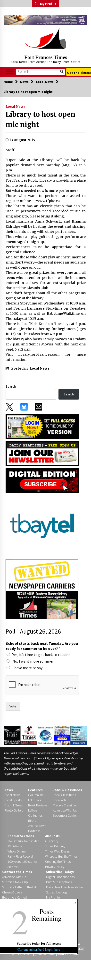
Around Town (37, 825)
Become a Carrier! (65, 815)
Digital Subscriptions (60, 877)
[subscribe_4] (42, 453)
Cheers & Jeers (12, 892)
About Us (52, 836)
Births (32, 820)
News (8, 790)
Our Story (51, 841)
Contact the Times (17, 872)
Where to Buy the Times (61, 856)
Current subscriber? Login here (38, 949)
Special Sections (21, 836)
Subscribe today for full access (39, 943)
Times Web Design (58, 851)
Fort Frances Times (45, 57)
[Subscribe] (28, 735)
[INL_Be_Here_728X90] (45, 20)
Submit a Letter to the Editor (21, 887)
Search (11, 386)
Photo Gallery (13, 810)
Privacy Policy (54, 866)
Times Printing (55, 846)
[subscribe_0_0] (42, 426)
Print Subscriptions (59, 882)
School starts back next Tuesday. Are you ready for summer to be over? (42, 646)
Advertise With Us (65, 810)
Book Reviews (37, 805)
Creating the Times (58, 861)
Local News (15, 106)
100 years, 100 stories (22, 861)
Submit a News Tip (15, 882)
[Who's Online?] (45, 735)
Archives (13, 866)
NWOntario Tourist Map (24, 841)
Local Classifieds (64, 795)
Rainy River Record (20, 856)
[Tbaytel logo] (42, 525)
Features (35, 790)
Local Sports (13, 800)
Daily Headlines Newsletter (64, 887)
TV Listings (15, 846)
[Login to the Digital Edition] (62, 735)
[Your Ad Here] (12, 735)
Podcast (34, 831)
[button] (36, 3)
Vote (12, 706)
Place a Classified (65, 805)
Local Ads (59, 800)
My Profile (48, 3)
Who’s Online (16, 851)
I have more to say (27, 667)
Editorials (34, 800)
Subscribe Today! (60, 872)
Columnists (35, 795)
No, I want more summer (33, 661)
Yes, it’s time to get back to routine (41, 654)
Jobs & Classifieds (67, 790)
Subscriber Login (57, 892)
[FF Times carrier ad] (42, 588)
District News (13, 805)
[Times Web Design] (78, 735)
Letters (32, 810)
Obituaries (35, 815)
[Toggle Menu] (10, 71)
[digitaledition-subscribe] (42, 480)
